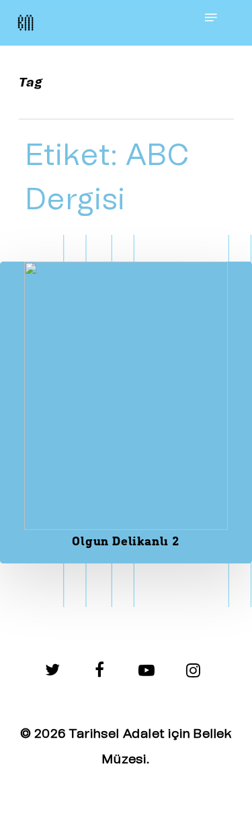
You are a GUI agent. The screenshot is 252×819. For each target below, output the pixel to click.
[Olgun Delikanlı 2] (126, 412)
